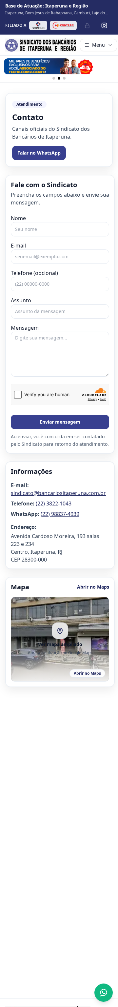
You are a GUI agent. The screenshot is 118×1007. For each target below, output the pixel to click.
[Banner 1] (53, 78)
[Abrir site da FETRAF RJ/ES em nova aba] (38, 25)
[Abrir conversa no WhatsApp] (103, 993)
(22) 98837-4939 (60, 514)
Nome (18, 218)
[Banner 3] (64, 78)
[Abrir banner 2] (59, 66)
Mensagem (25, 327)
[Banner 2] (59, 78)
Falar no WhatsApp (39, 153)
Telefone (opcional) (34, 273)
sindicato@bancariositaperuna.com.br (58, 493)
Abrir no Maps (93, 587)
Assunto (21, 300)
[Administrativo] (87, 25)
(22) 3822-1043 (53, 503)
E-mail (18, 245)
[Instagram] (104, 25)
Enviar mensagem (60, 422)
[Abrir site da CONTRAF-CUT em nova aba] (63, 25)
